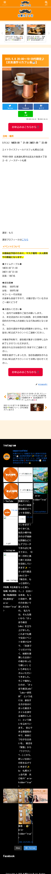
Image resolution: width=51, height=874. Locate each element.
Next (49, 33)
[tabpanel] (14, 33)
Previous (2, 33)
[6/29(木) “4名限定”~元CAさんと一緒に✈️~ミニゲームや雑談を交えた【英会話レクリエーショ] (40, 796)
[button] (45, 552)
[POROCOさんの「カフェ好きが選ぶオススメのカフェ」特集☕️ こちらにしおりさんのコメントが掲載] (10, 796)
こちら (25, 240)
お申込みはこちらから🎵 (25, 127)
